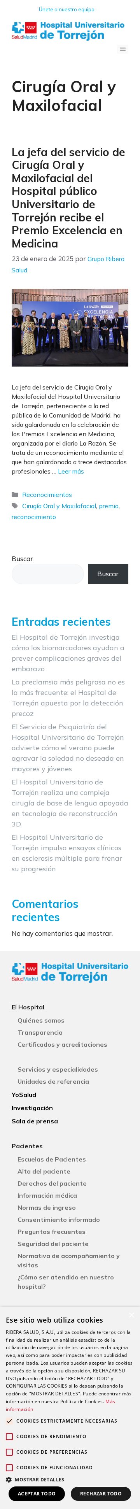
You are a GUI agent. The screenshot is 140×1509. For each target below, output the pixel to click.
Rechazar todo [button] (101, 1493)
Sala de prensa (35, 1121)
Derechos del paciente (52, 1183)
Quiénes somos (41, 1020)
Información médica (47, 1195)
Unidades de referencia (53, 1081)
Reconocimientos (47, 494)
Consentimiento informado (59, 1219)
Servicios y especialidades (58, 1069)
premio (109, 506)
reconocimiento (34, 517)
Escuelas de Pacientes (52, 1159)
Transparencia (40, 1032)
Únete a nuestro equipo (66, 9)
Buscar (22, 558)
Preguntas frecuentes (52, 1231)
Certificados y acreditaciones (62, 1044)
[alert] (70, 1408)
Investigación (32, 1108)
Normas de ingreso (47, 1207)
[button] (70, 1479)
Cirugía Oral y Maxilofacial (59, 506)
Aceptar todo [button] (37, 1493)
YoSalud (24, 1094)
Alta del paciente (44, 1171)
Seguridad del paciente (53, 1244)
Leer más (71, 471)
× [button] (131, 1315)
